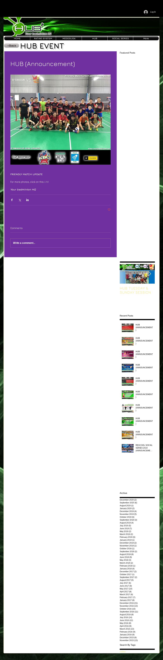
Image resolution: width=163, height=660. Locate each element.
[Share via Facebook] (11, 199)
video (123, 651)
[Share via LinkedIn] (27, 199)
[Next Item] (149, 273)
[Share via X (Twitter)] (19, 199)
